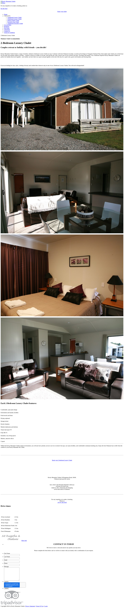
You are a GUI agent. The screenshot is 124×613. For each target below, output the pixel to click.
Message (6, 566)
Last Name (7, 556)
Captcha (6, 581)
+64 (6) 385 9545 (62, 502)
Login (46, 606)
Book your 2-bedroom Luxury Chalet (62, 460)
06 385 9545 (4, 8)
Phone (5, 563)
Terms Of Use (39, 606)
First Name (7, 553)
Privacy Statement (30, 606)
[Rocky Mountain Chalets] (8, 1)
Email (5, 560)
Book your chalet (62, 11)
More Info (24, 540)
